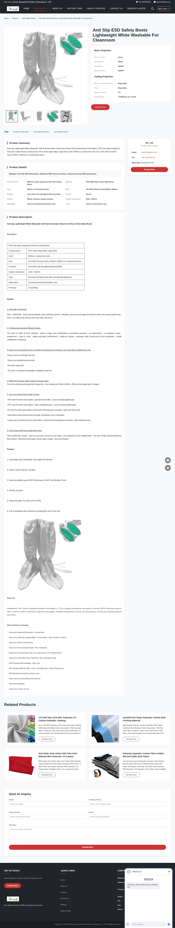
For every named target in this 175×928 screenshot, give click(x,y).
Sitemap (63, 905)
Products (40, 9)
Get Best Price (47, 739)
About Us (57, 9)
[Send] (169, 924)
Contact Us (116, 9)
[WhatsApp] (168, 468)
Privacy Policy (65, 911)
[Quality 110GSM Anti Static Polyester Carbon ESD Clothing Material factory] (105, 728)
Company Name (95, 800)
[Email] (168, 460)
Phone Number (14, 812)
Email (91, 812)
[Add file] (128, 924)
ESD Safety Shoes (29, 18)
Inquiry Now (149, 169)
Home (26, 9)
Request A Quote (137, 9)
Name (12, 800)
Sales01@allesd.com (163, 2)
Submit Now (87, 847)
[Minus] (169, 871)
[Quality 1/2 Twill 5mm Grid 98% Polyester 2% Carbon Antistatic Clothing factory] (21, 728)
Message (13, 825)
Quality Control (96, 9)
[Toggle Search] (153, 9)
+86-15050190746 (148, 157)
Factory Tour (74, 9)
